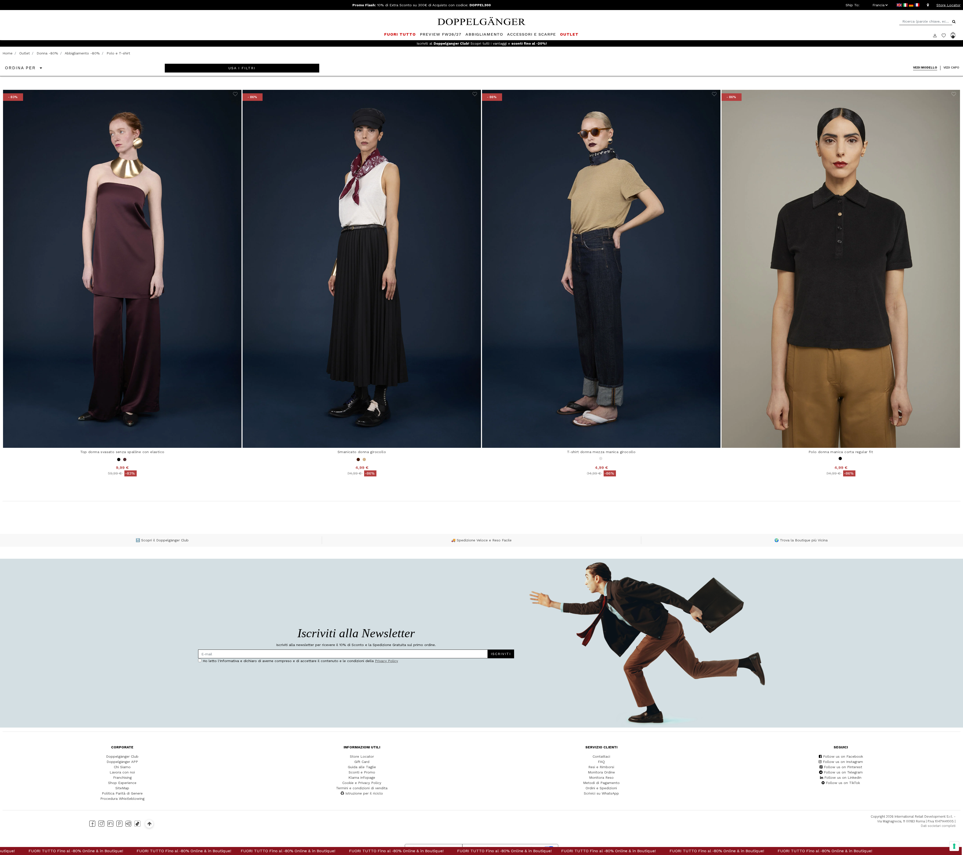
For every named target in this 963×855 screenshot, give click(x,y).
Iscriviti (461, 409)
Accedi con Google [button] (434, 458)
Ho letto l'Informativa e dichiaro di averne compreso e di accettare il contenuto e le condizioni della (432, 424)
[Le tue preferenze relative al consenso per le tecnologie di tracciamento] (954, 846)
